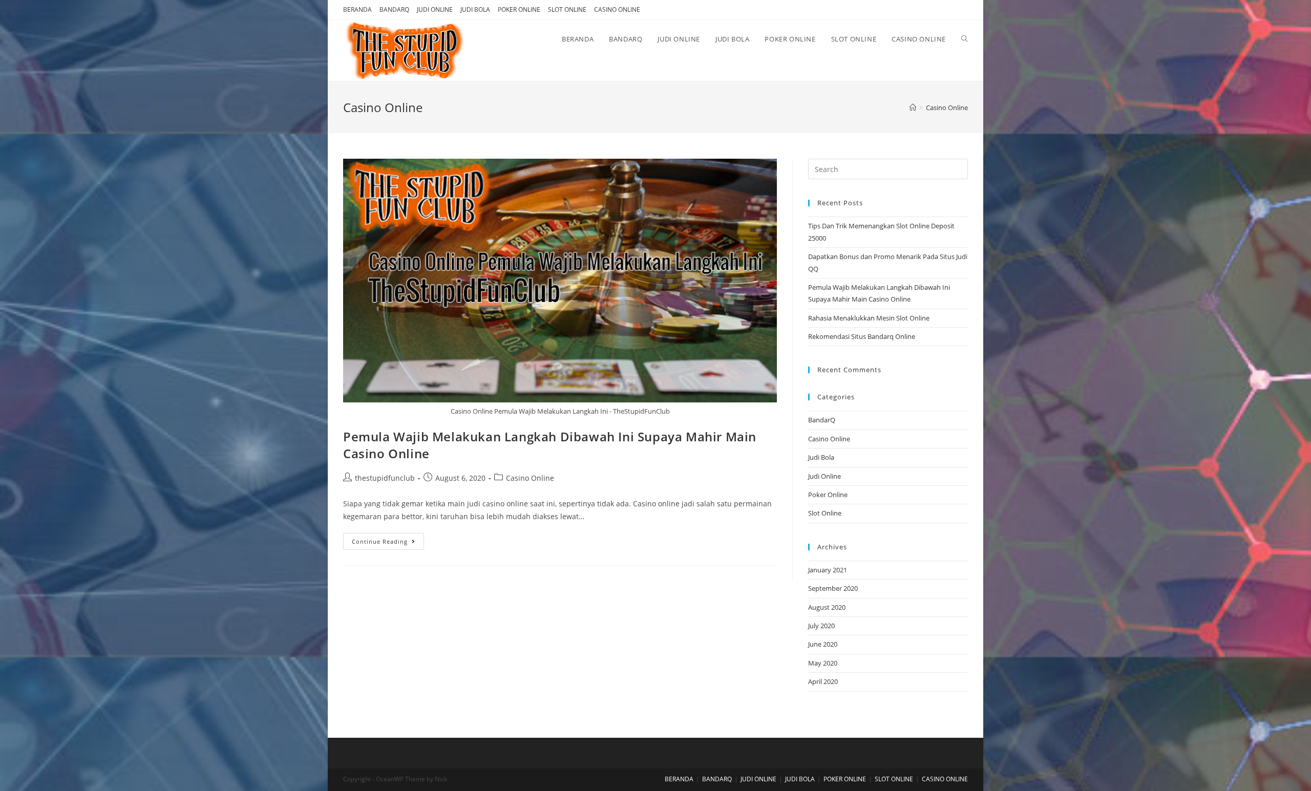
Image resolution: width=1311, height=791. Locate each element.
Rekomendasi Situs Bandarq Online (861, 336)
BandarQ (821, 419)
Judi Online (824, 476)
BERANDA (357, 9)
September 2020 (833, 588)
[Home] (913, 107)
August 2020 (826, 607)
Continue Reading (380, 541)
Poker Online (828, 494)
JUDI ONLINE (435, 9)
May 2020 (822, 663)
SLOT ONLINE (567, 9)
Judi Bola (821, 457)
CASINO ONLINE (617, 9)
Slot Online (824, 513)
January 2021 (827, 569)
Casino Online (530, 478)
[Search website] (965, 39)
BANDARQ (394, 9)
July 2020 (821, 625)
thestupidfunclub (385, 478)
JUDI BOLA (475, 9)
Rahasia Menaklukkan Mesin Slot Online (868, 318)
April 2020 (823, 681)
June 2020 (822, 644)
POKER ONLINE (519, 9)
